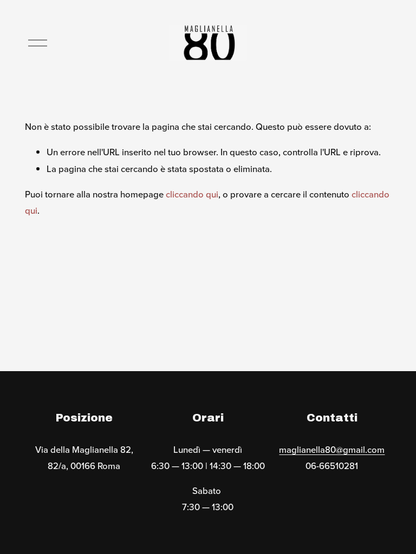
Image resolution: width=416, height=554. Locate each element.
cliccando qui (192, 194)
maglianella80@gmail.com (332, 449)
